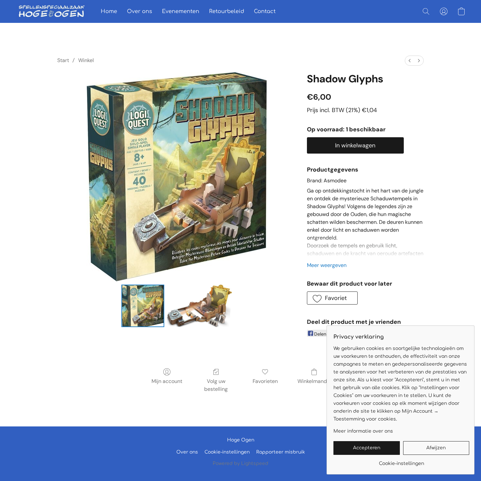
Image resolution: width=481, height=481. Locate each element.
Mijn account (166, 381)
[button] (52, 11)
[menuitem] (409, 60)
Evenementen (180, 11)
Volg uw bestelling (216, 385)
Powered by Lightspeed (240, 463)
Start (63, 60)
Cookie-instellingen (227, 452)
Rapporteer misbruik (280, 452)
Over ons (139, 11)
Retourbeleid (226, 11)
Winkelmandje (314, 381)
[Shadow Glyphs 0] (142, 306)
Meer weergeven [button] (327, 265)
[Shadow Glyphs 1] (199, 306)
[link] (401, 461)
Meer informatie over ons (363, 431)
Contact (265, 11)
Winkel (86, 60)
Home (109, 11)
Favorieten (265, 381)
